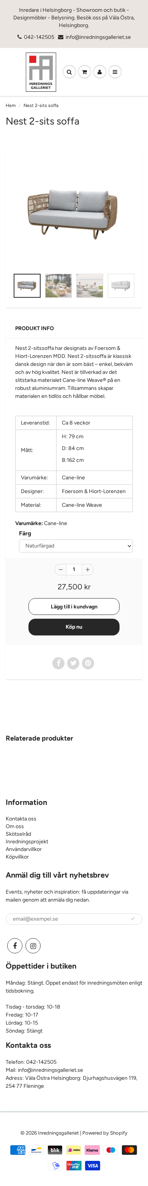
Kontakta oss (21, 819)
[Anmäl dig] (132, 919)
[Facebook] (14, 945)
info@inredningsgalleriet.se (98, 37)
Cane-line (55, 523)
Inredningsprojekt (27, 841)
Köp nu (74, 627)
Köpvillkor (17, 857)
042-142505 (39, 37)
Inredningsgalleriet (59, 1133)
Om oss (15, 826)
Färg (25, 533)
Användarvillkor (24, 849)
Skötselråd (18, 834)
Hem (11, 105)
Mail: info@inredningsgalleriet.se (44, 1070)
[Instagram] (33, 945)
